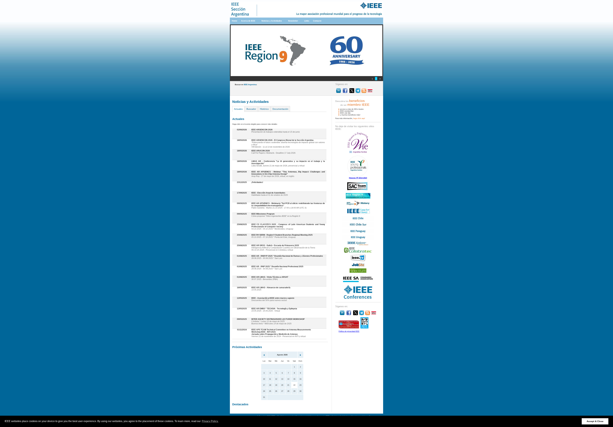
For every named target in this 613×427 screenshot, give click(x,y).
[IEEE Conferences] (358, 299)
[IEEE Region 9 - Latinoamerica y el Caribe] (358, 198)
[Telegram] (358, 92)
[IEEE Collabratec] (358, 252)
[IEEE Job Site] (358, 266)
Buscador (251, 109)
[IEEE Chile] (358, 220)
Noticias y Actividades (271, 21)
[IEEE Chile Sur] (358, 226)
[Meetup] (370, 92)
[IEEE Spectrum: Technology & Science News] (358, 272)
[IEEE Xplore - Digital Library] (358, 245)
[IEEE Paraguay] (358, 233)
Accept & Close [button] (595, 421)
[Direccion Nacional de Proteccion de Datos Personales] (349, 328)
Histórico (264, 109)
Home (234, 21)
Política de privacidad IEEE (349, 331)
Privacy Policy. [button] (210, 421)
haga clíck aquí (359, 118)
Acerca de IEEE (248, 21)
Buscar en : (246, 84)
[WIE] (358, 153)
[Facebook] (345, 92)
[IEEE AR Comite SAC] (358, 191)
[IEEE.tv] (358, 261)
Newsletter (293, 21)
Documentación (280, 109)
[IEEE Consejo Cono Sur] (358, 214)
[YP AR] (358, 176)
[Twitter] (351, 92)
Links (306, 21)
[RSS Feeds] (364, 92)
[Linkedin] (338, 92)
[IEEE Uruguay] (358, 239)
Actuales (238, 109)
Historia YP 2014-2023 (358, 178)
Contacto (317, 21)
